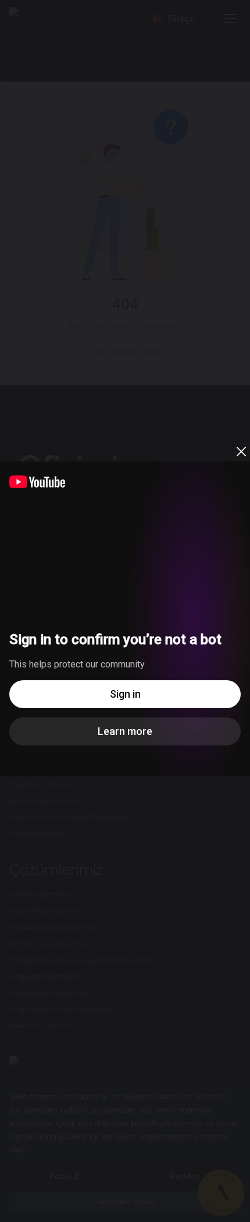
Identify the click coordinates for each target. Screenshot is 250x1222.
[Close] (241, 451)
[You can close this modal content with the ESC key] (125, 611)
